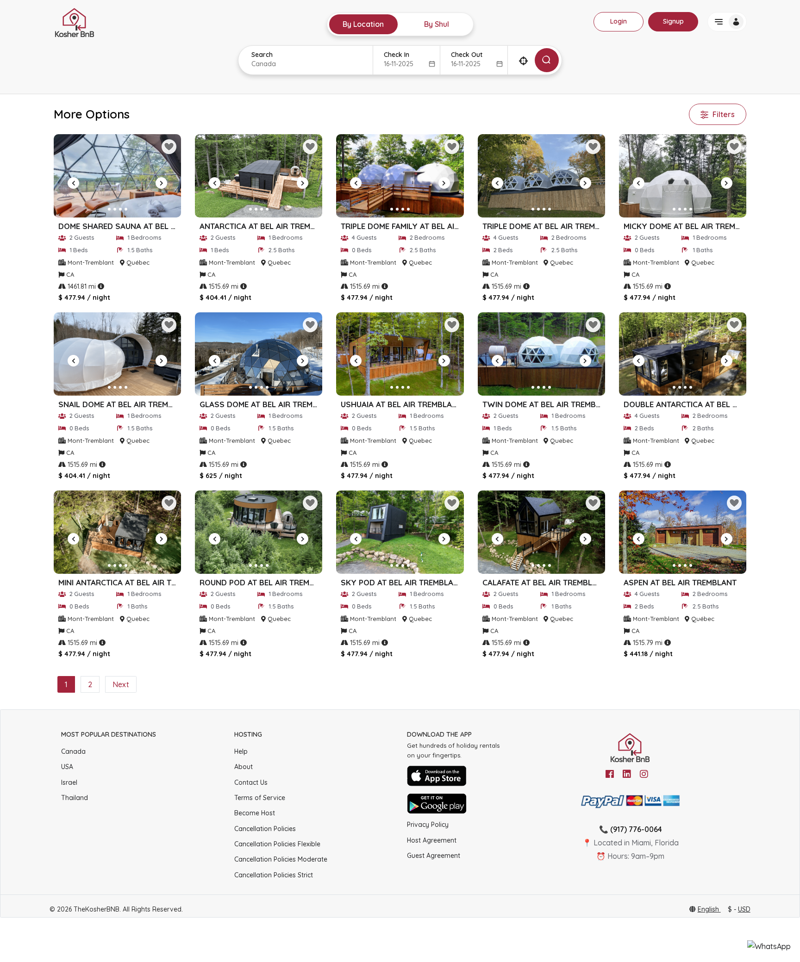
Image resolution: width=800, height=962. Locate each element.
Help (241, 751)
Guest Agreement (433, 855)
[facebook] (610, 774)
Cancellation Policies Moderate (280, 859)
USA (67, 767)
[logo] (74, 22)
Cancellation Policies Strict (273, 875)
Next (120, 684)
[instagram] (644, 774)
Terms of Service (259, 798)
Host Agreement (431, 840)
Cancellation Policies (265, 829)
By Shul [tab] (436, 24)
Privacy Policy (428, 824)
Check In (396, 54)
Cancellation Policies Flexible (277, 844)
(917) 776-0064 (636, 829)
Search (262, 54)
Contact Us (251, 782)
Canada (73, 751)
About (243, 767)
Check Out (466, 54)
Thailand (74, 798)
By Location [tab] (363, 24)
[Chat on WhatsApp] (769, 946)
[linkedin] (627, 774)
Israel (69, 782)
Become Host (254, 813)
